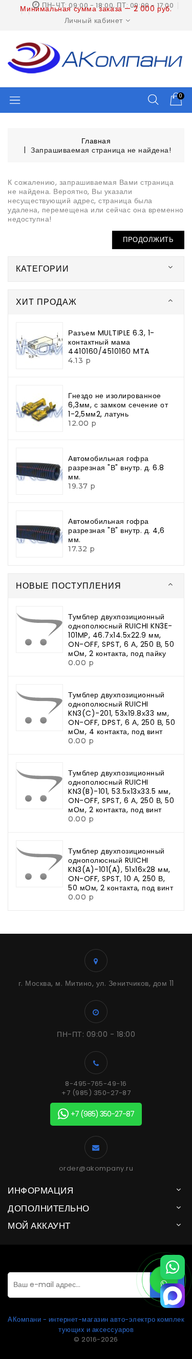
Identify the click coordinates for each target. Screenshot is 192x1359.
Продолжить (148, 240)
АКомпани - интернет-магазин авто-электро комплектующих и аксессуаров (96, 1324)
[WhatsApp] (172, 1267)
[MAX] (172, 1295)
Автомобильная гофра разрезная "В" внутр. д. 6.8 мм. (116, 467)
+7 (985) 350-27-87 (96, 1093)
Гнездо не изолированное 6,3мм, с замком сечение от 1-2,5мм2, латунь (118, 405)
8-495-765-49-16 (96, 1083)
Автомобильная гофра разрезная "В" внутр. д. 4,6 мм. (116, 530)
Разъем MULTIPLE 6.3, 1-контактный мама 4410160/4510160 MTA (111, 342)
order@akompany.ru (96, 1168)
